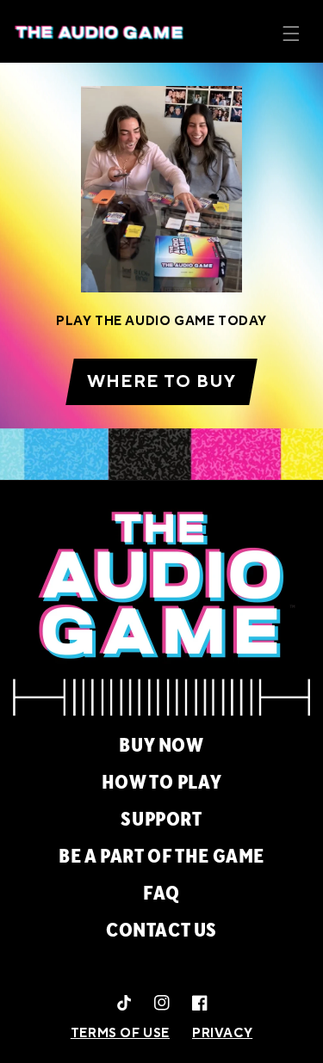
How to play (162, 783)
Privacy (222, 1033)
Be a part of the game (161, 856)
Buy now (161, 746)
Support (161, 820)
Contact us (161, 930)
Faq (161, 893)
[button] (291, 33)
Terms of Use (120, 1033)
